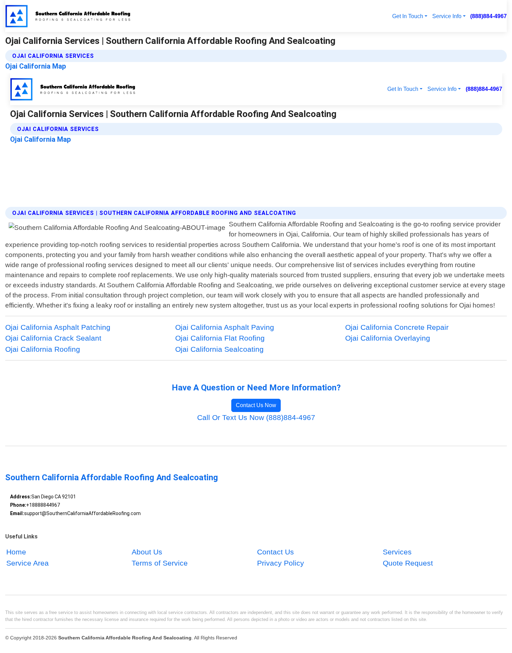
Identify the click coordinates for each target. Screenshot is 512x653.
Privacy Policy (280, 563)
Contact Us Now (256, 405)
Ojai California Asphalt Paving (224, 327)
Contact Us (275, 552)
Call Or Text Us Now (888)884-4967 (256, 417)
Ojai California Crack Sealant (53, 338)
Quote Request (408, 563)
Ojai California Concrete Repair (397, 327)
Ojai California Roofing (42, 349)
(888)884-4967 (488, 16)
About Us (147, 552)
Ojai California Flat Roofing (220, 338)
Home (16, 552)
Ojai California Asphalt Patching (57, 327)
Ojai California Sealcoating (219, 349)
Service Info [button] (446, 16)
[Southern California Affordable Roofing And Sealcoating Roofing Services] (68, 16)
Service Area (27, 563)
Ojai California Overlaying (387, 338)
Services (397, 552)
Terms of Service (160, 563)
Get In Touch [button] (407, 16)
